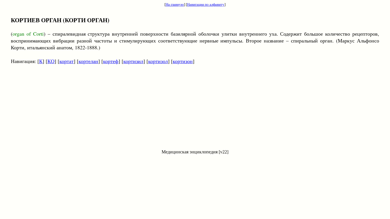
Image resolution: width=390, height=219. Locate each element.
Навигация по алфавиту (205, 4)
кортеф (110, 61)
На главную (175, 4)
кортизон (183, 61)
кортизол (158, 61)
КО (51, 61)
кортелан (88, 61)
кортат (66, 61)
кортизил (133, 61)
